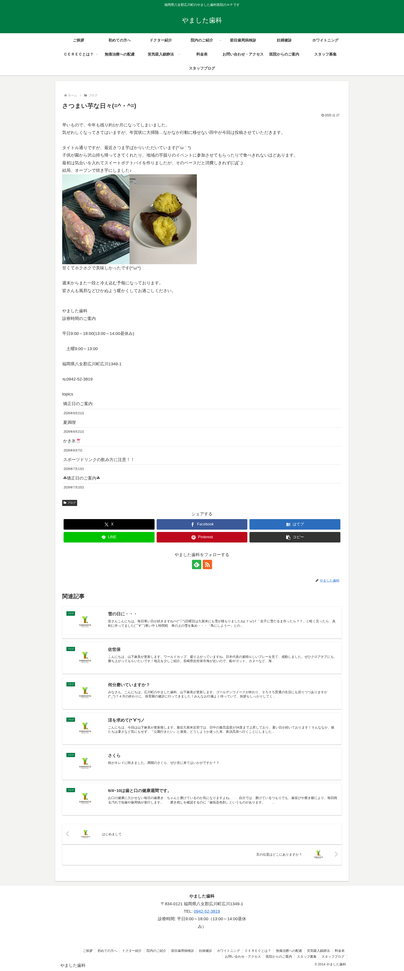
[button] (294, 537)
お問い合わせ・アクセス (243, 956)
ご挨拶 (88, 951)
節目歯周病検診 (182, 951)
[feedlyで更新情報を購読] (196, 564)
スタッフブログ (332, 956)
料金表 (340, 951)
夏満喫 (69, 422)
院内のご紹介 (156, 951)
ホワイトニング (228, 951)
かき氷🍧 (72, 441)
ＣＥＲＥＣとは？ (258, 951)
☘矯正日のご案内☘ (81, 478)
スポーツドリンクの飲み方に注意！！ (99, 459)
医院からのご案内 (279, 956)
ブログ (71, 502)
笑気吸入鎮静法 (318, 951)
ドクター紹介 (132, 951)
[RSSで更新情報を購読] (207, 564)
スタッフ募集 (307, 956)
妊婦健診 (205, 951)
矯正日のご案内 (78, 403)
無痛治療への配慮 (289, 951)
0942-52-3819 (207, 911)
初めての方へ (107, 951)
